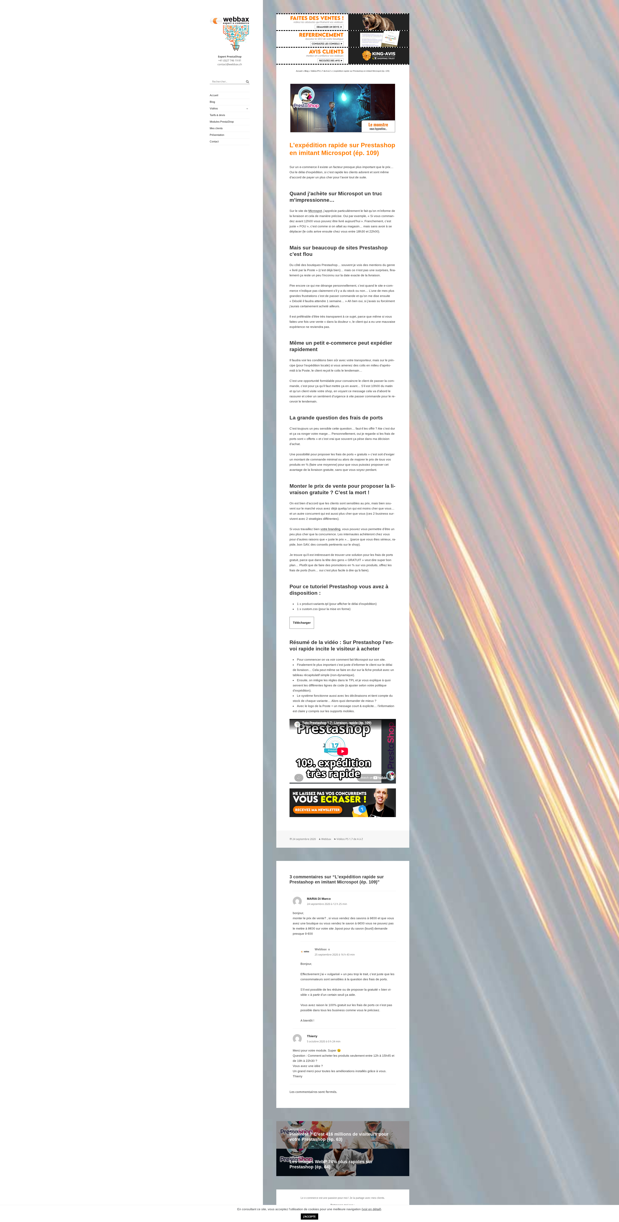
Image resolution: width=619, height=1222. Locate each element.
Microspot (315, 211)
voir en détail (371, 1209)
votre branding (330, 529)
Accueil (214, 95)
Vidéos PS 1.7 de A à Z (320, 71)
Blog (212, 102)
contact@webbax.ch (229, 64)
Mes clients (216, 128)
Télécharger (302, 622)
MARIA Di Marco (319, 898)
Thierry (312, 1036)
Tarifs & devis (217, 115)
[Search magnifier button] (247, 81)
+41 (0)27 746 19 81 (229, 60)
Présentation (217, 135)
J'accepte (309, 1216)
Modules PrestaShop (222, 121)
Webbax (326, 839)
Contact (214, 141)
